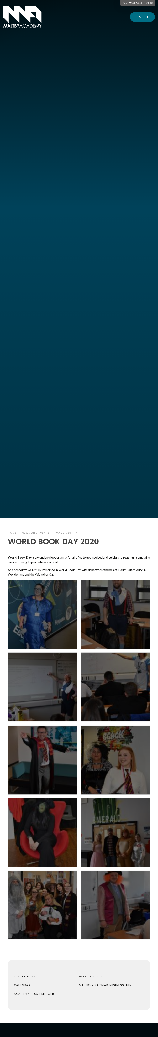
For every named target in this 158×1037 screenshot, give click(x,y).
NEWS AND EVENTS (36, 532)
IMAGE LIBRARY (66, 532)
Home (12, 532)
